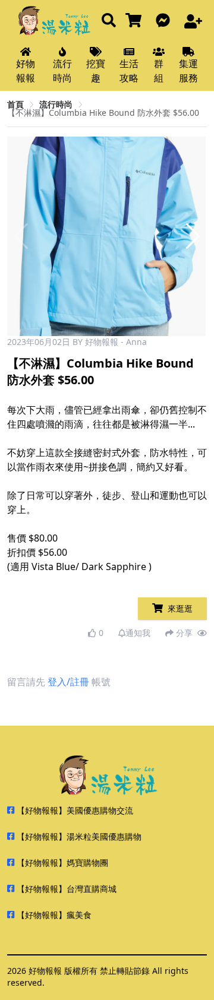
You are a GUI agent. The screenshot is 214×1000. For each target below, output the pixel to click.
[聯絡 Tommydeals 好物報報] (165, 21)
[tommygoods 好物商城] (135, 21)
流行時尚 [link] (56, 104)
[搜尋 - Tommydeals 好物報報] (109, 21)
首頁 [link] (15, 104)
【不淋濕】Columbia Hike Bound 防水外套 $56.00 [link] (103, 112)
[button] (193, 236)
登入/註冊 (68, 681)
